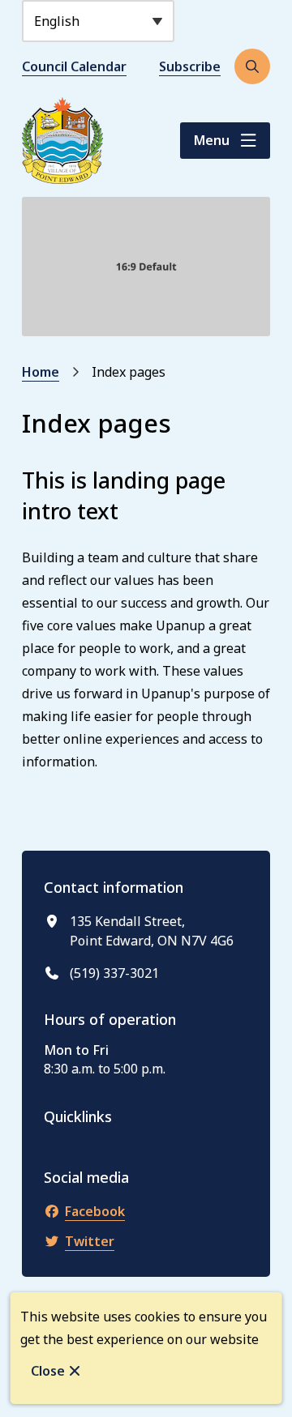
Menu (212, 140)
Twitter (89, 1241)
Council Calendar (74, 66)
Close (48, 1371)
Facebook (95, 1211)
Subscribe (190, 66)
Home (40, 372)
